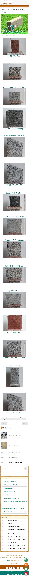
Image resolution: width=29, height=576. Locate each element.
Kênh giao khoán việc (13, 533)
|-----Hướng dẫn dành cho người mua (10, 498)
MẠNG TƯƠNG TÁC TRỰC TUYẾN (16, 539)
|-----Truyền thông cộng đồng (8, 491)
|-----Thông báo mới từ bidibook (9, 505)
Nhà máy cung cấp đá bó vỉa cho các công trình (16, 530)
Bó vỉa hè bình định (12, 520)
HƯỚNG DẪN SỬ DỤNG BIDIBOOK (10, 495)
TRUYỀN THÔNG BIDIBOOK (9, 481)
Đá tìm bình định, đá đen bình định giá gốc (17, 536)
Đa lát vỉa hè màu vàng (13, 445)
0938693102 (5, 557)
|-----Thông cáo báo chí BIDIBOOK (10, 484)
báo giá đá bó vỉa (6, 419)
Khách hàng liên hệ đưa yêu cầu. (14, 555)
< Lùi (4, 423)
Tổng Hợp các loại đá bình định (15, 462)
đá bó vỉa (10, 523)
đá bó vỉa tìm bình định (13, 457)
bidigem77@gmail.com (16, 560)
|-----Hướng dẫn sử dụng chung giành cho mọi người (14, 511)
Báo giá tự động (14, 563)
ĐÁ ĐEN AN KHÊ (12, 542)
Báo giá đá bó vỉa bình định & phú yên (16, 545)
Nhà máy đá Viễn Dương (13, 526)
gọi (16, 557)
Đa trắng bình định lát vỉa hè (14, 435)
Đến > (24, 423)
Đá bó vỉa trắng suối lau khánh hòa (16, 452)
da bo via (23, 419)
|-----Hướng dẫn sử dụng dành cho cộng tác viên (13, 508)
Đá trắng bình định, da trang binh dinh (16, 548)
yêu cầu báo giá (15, 419)
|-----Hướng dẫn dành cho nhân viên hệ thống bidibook (14, 501)
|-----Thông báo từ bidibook (8, 488)
